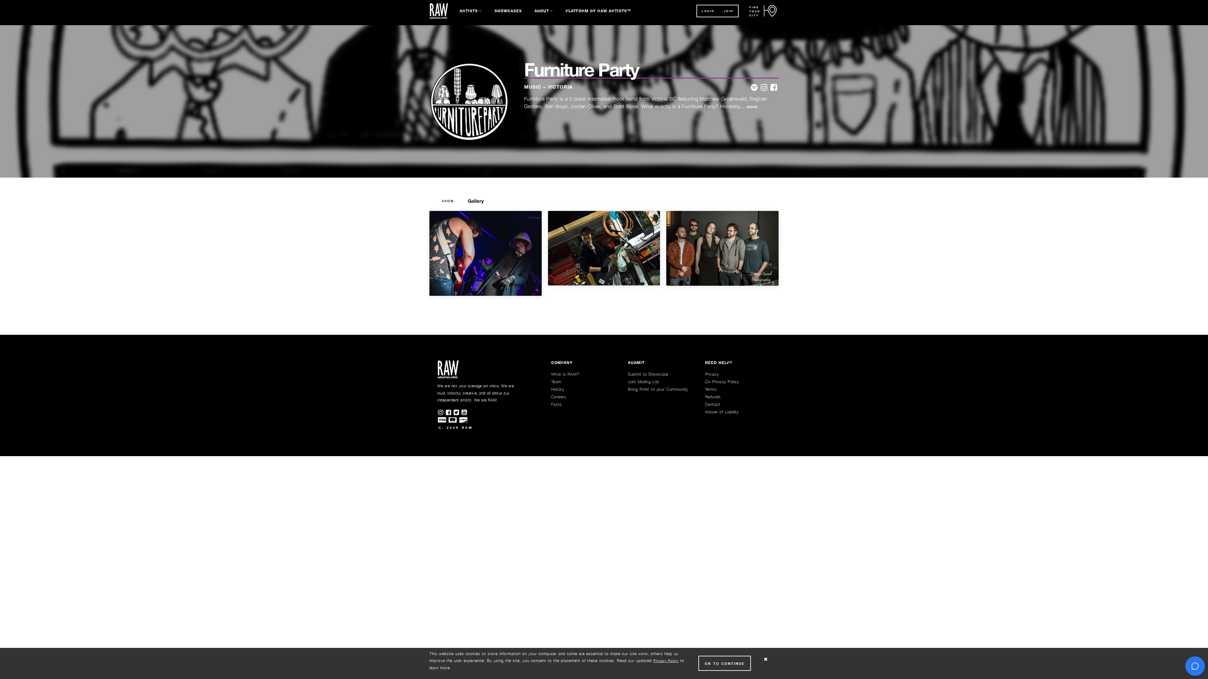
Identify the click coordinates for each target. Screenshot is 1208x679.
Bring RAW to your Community (658, 389)
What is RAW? (565, 374)
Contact (712, 404)
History (557, 389)
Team (556, 381)
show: (449, 201)
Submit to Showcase (648, 374)
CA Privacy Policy (722, 381)
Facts (556, 404)
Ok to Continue (725, 663)
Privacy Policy (666, 661)
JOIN (728, 11)
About (541, 10)
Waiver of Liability (722, 411)
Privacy (712, 374)
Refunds (713, 396)
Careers (558, 396)
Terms (711, 389)
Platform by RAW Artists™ (598, 10)
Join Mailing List (643, 381)
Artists (469, 10)
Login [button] (708, 11)
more (752, 106)
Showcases (508, 10)
